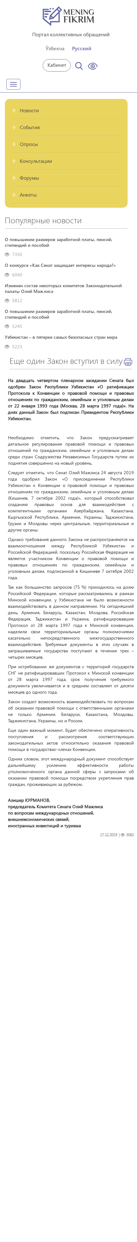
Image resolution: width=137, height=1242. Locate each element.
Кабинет (56, 64)
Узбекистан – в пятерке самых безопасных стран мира (61, 337)
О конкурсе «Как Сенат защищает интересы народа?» (60, 265)
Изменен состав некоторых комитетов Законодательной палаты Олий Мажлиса (63, 288)
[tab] (66, 111)
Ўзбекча (55, 48)
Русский (81, 48)
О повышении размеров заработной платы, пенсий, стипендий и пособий (58, 242)
